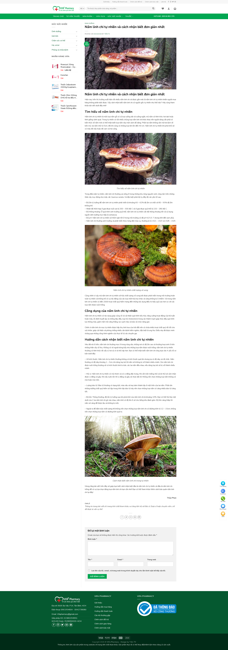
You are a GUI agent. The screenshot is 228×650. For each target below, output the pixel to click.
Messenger (223, 509)
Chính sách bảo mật (151, 2)
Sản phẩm (87, 16)
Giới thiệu (106, 2)
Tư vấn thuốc (73, 16)
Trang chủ (58, 16)
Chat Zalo (223, 494)
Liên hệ (163, 2)
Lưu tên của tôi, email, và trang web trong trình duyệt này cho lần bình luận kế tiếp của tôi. (128, 570)
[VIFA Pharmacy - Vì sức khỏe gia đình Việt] (63, 8)
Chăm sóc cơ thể (58, 40)
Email (120, 559)
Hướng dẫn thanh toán (119, 2)
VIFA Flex (100, 16)
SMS (223, 516)
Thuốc (128, 16)
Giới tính (55, 36)
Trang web (151, 559)
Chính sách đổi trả (136, 2)
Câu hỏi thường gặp (102, 615)
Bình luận (92, 539)
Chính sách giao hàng (102, 623)
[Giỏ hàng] (175, 8)
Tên (90, 559)
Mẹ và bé (55, 45)
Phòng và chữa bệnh (60, 50)
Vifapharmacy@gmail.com (67, 614)
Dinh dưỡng (56, 31)
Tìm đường (223, 486)
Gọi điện (223, 501)
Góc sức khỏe (114, 16)
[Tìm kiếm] (153, 9)
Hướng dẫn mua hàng (103, 607)
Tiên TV (107, 34)
